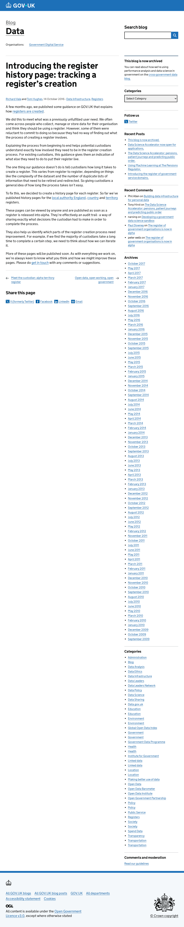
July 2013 (134, 460)
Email (79, 301)
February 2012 (137, 531)
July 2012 (134, 517)
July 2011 (133, 545)
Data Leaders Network (141, 685)
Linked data (135, 760)
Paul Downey (136, 225)
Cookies (50, 899)
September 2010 (138, 592)
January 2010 (136, 625)
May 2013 (134, 470)
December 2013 (138, 437)
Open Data (134, 784)
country (93, 198)
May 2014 (134, 413)
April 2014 (134, 418)
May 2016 (134, 320)
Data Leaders (136, 681)
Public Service (137, 812)
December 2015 (138, 334)
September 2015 (138, 348)
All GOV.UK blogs (18, 893)
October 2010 (136, 587)
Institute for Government (143, 756)
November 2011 (137, 535)
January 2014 (136, 432)
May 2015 (134, 362)
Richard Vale (13, 99)
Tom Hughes (34, 99)
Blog (11, 22)
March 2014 (135, 423)
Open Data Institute (140, 793)
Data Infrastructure (78, 99)
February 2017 (137, 282)
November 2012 (138, 498)
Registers (97, 99)
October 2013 (136, 446)
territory (112, 198)
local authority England (69, 198)
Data (15, 31)
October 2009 (137, 634)
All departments (98, 893)
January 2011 (136, 573)
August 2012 (136, 512)
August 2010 (136, 597)
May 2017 (134, 268)
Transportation (137, 840)
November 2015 (138, 338)
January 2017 (136, 287)
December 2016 (138, 291)
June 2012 (134, 521)
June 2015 (134, 357)
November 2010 (138, 582)
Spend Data (135, 831)
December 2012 (138, 493)
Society (132, 821)
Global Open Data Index (142, 728)
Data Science (136, 695)
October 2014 (136, 390)
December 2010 (138, 578)
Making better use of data (144, 779)
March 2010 (135, 615)
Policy (131, 802)
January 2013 (136, 488)
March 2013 (135, 479)
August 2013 (136, 456)
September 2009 (139, 639)
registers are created (28, 111)
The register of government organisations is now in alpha (150, 229)
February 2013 (137, 484)
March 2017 (135, 277)
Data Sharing (136, 699)
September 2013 (138, 451)
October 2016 (136, 301)
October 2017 (136, 263)
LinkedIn (64, 301)
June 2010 (134, 606)
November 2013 (138, 442)
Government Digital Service (46, 44)
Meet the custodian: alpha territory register (32, 279)
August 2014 (136, 399)
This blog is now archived (143, 140)
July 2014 (134, 404)
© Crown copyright (164, 916)
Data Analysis (136, 666)
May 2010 (134, 611)
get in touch (40, 263)
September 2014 (138, 395)
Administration (137, 657)
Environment (136, 718)
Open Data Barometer (141, 788)
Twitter (133, 121)
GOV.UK (77, 893)
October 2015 (136, 343)
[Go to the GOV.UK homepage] (20, 5)
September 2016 (138, 306)
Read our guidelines (136, 863)
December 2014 (138, 381)
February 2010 (137, 620)
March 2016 (135, 324)
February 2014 (137, 428)
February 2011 (136, 568)
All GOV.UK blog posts (50, 893)
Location (133, 770)
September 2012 (138, 507)
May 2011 (133, 554)
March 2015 (135, 366)
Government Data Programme (146, 742)
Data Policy (135, 690)
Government (136, 732)
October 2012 (136, 503)
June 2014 (134, 409)
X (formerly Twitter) (22, 301)
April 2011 (134, 559)
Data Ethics (135, 671)
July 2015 (134, 352)
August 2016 (136, 310)
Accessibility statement (23, 899)
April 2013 (134, 474)
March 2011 (135, 564)
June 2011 (134, 550)
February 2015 (137, 371)
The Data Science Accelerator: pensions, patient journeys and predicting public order (153, 156)
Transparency (136, 835)
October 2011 (136, 540)
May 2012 (134, 526)
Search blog (135, 27)
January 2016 (136, 329)
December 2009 (138, 629)
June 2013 (134, 465)
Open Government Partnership (147, 798)
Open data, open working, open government (94, 279)
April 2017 (134, 273)
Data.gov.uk (135, 704)
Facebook (46, 301)
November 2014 (138, 385)
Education (134, 709)
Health (132, 746)
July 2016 (134, 315)
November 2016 (138, 296)
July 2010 (134, 601)
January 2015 (136, 376)
